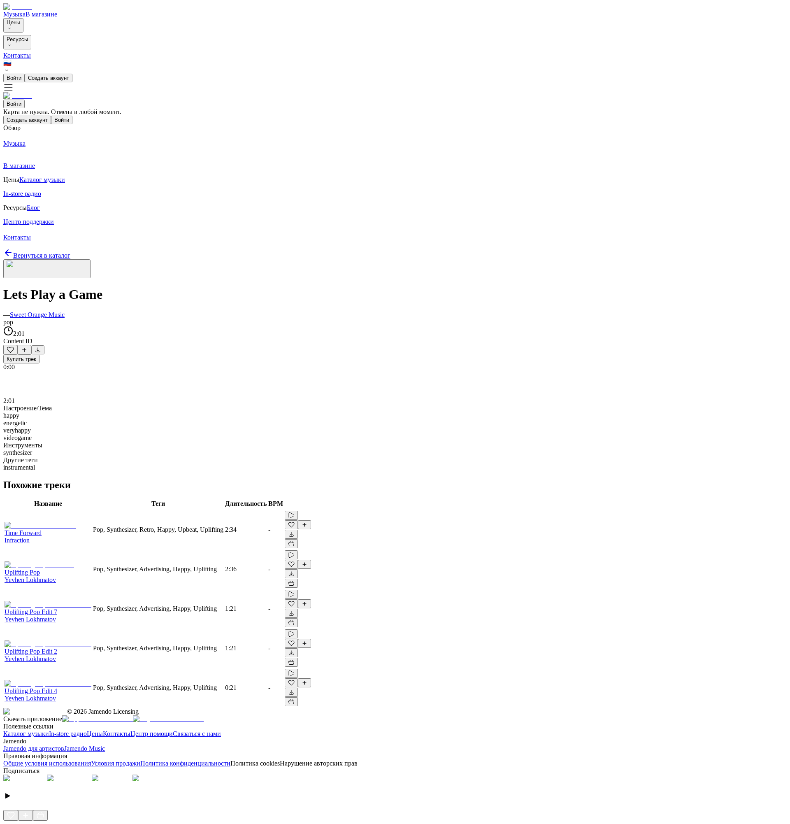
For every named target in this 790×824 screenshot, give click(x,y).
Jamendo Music (84, 748)
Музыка (14, 14)
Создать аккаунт (48, 78)
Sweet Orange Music (37, 314)
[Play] (47, 268)
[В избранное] (10, 350)
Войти (14, 78)
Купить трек (21, 359)
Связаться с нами (197, 733)
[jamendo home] (17, 6)
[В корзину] (291, 543)
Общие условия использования (47, 763)
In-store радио (68, 733)
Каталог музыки (26, 733)
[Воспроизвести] (291, 515)
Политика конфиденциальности (185, 763)
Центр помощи (151, 733)
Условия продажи (115, 763)
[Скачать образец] (37, 349)
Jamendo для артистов (33, 748)
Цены (13, 22)
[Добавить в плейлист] (24, 350)
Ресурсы (17, 39)
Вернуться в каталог (41, 255)
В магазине (41, 14)
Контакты (17, 55)
